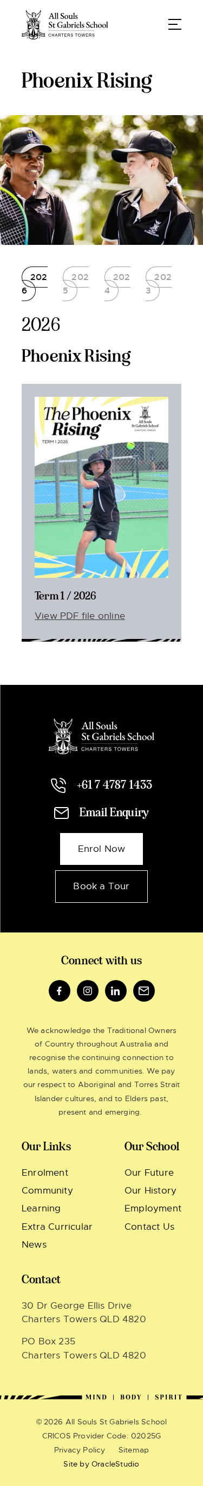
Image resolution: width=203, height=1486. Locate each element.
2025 (76, 283)
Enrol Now (102, 849)
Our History (150, 1190)
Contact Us (149, 1226)
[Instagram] (88, 991)
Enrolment (45, 1172)
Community (47, 1190)
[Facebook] (59, 991)
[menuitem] (62, 1173)
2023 (159, 283)
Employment (153, 1208)
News (34, 1244)
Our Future (149, 1172)
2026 (35, 283)
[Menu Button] (174, 24)
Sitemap (134, 1450)
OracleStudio (115, 1464)
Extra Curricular (57, 1226)
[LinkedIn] (116, 991)
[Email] (144, 991)
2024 (117, 283)
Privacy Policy (80, 1450)
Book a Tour (101, 886)
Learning (41, 1208)
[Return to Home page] (65, 24)
